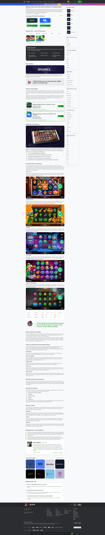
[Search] (71, 2)
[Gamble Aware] (30, 530)
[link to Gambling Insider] (49, 527)
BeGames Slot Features (44, 55)
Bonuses (44, 1)
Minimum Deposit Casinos (50, 515)
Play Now (59, 4)
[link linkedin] (33, 452)
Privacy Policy (75, 514)
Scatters (27, 76)
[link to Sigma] (37, 527)
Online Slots (40, 1)
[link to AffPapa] (41, 527)
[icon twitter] (26, 509)
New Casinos (48, 510)
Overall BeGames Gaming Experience (56, 56)
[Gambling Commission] (41, 530)
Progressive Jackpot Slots (59, 514)
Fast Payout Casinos (49, 513)
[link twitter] (35, 452)
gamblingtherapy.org (44, 109)
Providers (48, 1)
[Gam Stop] (37, 530)
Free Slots (29, 8)
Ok (72, 533)
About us (74, 510)
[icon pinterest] (30, 509)
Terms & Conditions (75, 515)
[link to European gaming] (60, 527)
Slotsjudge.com (31, 512)
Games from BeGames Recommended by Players (32, 56)
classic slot (33, 367)
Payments (53, 1)
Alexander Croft (61, 452)
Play (32, 25)
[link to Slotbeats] (52, 527)
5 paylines (58, 373)
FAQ (29, 58)
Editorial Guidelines (75, 513)
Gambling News (66, 513)
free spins (54, 347)
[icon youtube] (28, 509)
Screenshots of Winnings (67, 510)
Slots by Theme (58, 515)
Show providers (31, 33)
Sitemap (74, 519)
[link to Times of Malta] (29, 527)
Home (26, 8)
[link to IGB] (33, 527)
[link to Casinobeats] (45, 527)
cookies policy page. (67, 533)
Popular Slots (57, 513)
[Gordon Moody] (34, 530)
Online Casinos (34, 1)
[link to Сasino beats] (56, 527)
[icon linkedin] (24, 509)
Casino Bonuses (49, 514)
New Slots (57, 510)
